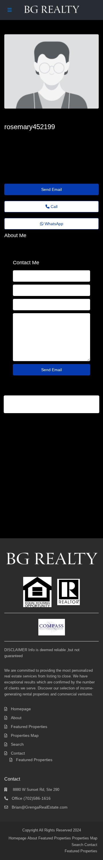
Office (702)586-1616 (31, 798)
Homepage (21, 709)
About (16, 717)
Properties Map (25, 735)
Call (53, 206)
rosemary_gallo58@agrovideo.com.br (45, 137)
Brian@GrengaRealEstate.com (40, 807)
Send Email (51, 189)
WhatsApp (53, 223)
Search (17, 744)
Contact (18, 753)
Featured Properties (29, 726)
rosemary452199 (29, 127)
